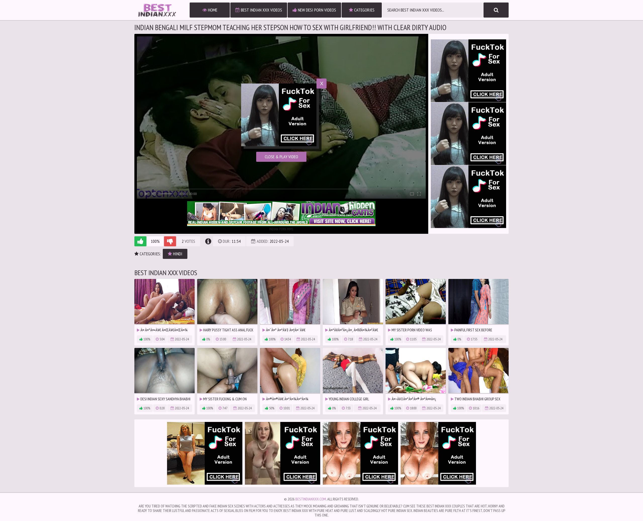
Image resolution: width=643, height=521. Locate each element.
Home (212, 10)
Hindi (177, 254)
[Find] (496, 10)
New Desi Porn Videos (316, 10)
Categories (363, 10)
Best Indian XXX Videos (261, 10)
